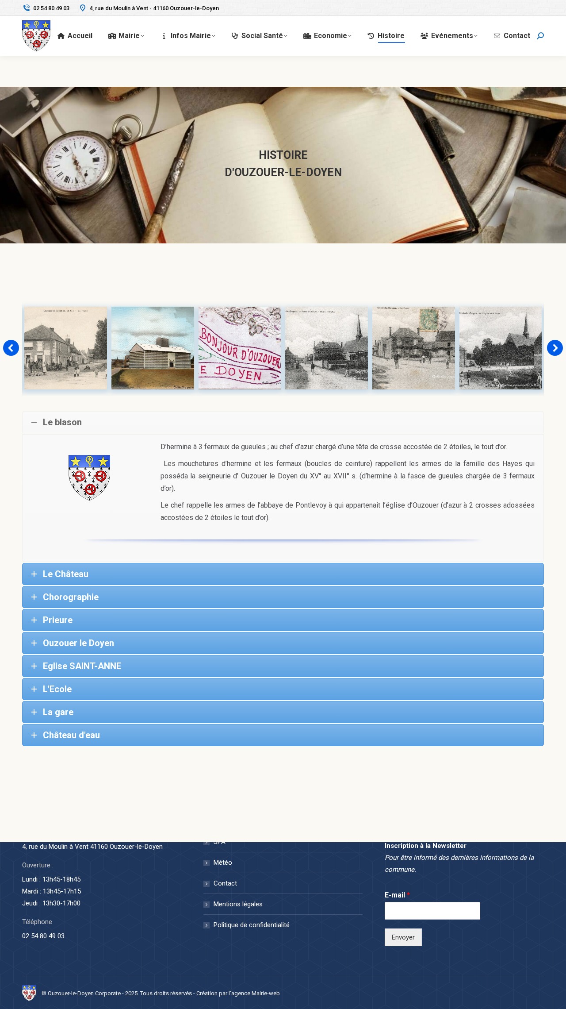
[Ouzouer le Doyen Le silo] (65, 348)
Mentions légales (238, 904)
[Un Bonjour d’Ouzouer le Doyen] (152, 348)
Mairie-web (266, 993)
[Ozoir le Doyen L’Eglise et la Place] (413, 348)
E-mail (397, 895)
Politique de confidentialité (252, 925)
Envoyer (403, 937)
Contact (225, 883)
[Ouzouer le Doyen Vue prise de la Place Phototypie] (500, 348)
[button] (11, 348)
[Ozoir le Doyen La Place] (326, 348)
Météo (223, 863)
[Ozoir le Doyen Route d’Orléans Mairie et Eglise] (239, 348)
